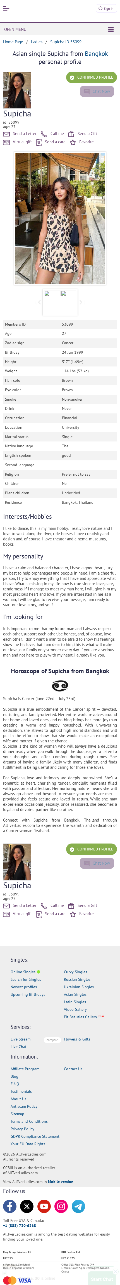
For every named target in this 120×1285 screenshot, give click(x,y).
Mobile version (60, 1181)
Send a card (55, 141)
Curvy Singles (75, 971)
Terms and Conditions (29, 1121)
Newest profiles (24, 986)
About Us (18, 1098)
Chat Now (101, 91)
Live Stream (20, 1039)
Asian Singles (75, 994)
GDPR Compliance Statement (35, 1136)
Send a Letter (24, 133)
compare (52, 1040)
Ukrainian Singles (79, 986)
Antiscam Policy (24, 1106)
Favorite (86, 141)
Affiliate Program (25, 1068)
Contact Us (73, 1068)
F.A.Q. (15, 1083)
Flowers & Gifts (77, 1039)
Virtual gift (22, 141)
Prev (22, 218)
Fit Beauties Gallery (80, 1016)
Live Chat (19, 1046)
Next (97, 218)
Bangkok (96, 53)
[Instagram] (61, 1206)
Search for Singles (26, 979)
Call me (56, 133)
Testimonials (21, 1091)
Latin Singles (75, 1001)
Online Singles (23, 971)
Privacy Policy (22, 1128)
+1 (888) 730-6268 (19, 1225)
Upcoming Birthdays (28, 994)
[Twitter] (26, 1206)
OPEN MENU (15, 29)
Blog (14, 1076)
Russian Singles (77, 979)
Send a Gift (86, 133)
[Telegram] (78, 1206)
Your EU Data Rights (28, 1143)
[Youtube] (44, 1206)
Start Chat (102, 1275)
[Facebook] (9, 1206)
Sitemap (17, 1113)
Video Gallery (75, 1009)
